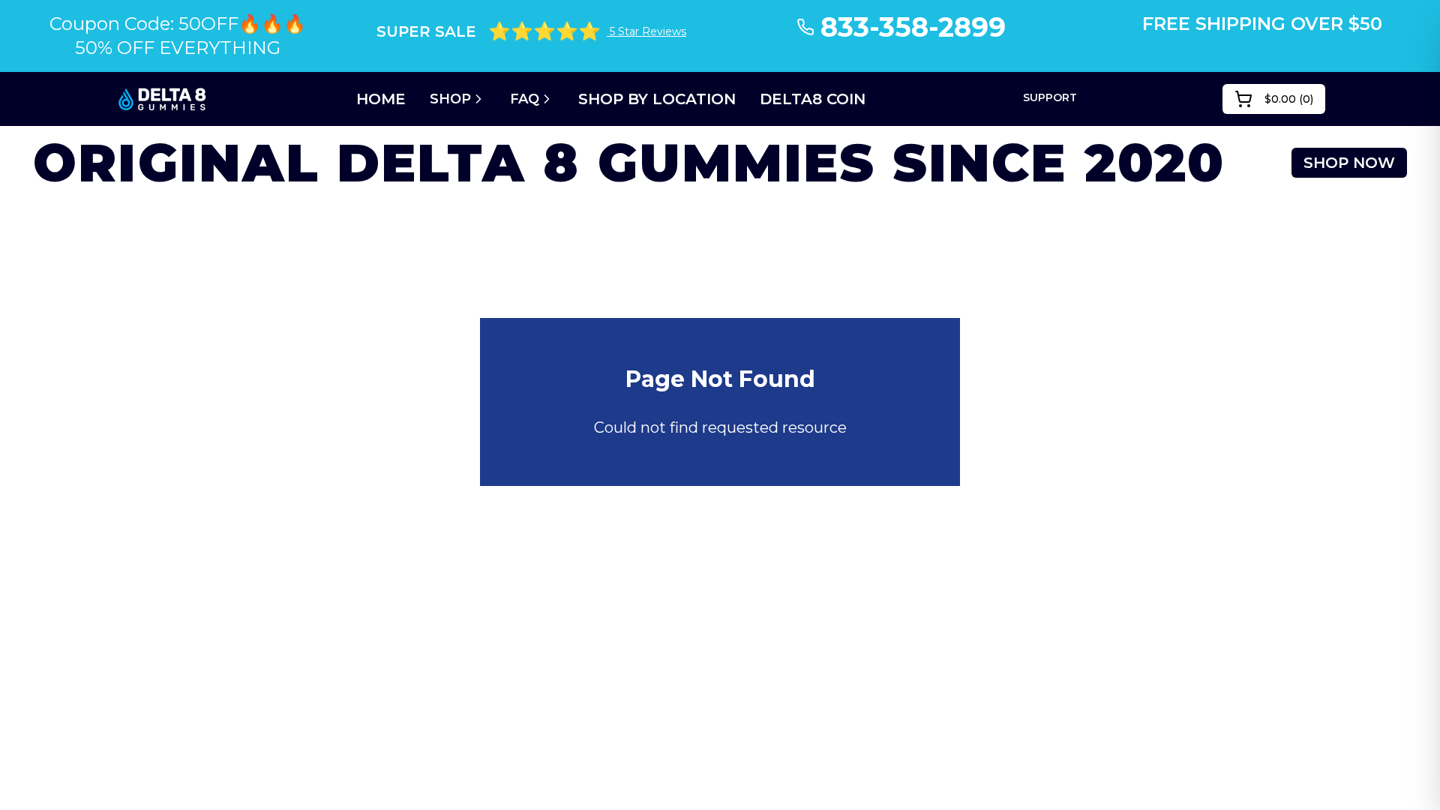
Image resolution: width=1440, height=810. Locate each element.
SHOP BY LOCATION (657, 99)
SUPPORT (1050, 97)
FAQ (524, 99)
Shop (450, 99)
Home (381, 99)
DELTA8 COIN (813, 99)
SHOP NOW (1349, 163)
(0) (1288, 99)
